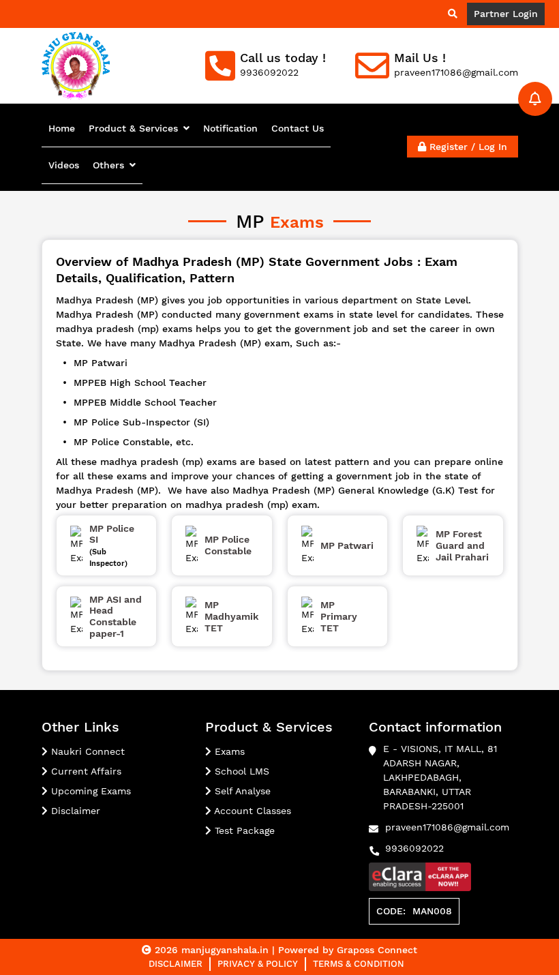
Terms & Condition (358, 964)
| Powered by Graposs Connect (344, 949)
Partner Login (506, 13)
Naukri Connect (86, 751)
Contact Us (297, 128)
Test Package (243, 830)
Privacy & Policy (257, 964)
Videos (63, 165)
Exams (228, 751)
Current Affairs (84, 771)
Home (61, 128)
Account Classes (251, 810)
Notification (230, 128)
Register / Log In (466, 146)
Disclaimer (74, 810)
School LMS (240, 771)
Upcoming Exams (89, 790)
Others (108, 165)
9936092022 (414, 848)
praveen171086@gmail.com (447, 827)
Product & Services (133, 128)
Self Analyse (241, 790)
